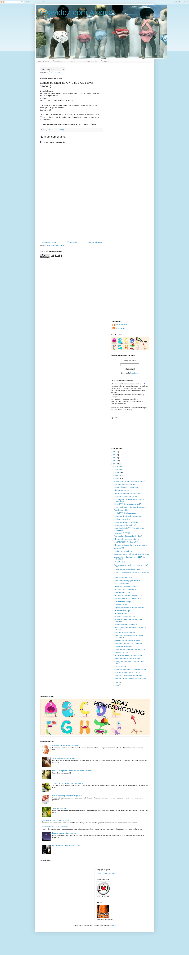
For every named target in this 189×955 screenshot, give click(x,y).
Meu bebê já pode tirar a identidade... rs (128, 596)
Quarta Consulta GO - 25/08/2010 (126, 522)
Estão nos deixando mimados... (125, 632)
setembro (118, 475)
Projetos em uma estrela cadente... (64, 833)
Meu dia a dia (43, 61)
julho (117, 682)
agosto (117, 478)
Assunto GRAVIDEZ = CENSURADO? (127, 599)
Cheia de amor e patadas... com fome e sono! (130, 669)
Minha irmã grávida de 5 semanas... (126, 587)
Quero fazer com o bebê (63, 61)
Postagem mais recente (48, 242)
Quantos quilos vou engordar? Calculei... (56, 821)
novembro (118, 469)
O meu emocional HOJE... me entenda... (128, 516)
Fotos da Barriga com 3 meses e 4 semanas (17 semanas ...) (73, 771)
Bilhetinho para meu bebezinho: (125, 484)
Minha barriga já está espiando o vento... (128, 655)
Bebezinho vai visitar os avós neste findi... (128, 640)
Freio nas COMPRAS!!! (122, 533)
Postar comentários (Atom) (55, 246)
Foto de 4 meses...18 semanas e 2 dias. (66, 846)
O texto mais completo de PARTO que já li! (67, 796)
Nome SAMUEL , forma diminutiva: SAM (128, 504)
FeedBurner (134, 373)
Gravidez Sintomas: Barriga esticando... (66, 746)
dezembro (118, 466)
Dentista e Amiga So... (122, 519)
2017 (115, 455)
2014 (115, 458)
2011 (115, 461)
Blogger (113, 926)
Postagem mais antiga (94, 242)
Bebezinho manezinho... (122, 593)
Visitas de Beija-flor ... (59, 808)
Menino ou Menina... (121, 614)
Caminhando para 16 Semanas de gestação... (130, 507)
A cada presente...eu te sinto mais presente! (129, 481)
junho (117, 685)
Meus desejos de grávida (86, 61)
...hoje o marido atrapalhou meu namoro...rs (129, 649)
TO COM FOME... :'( (121, 562)
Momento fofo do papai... (123, 611)
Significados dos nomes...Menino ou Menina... (130, 608)
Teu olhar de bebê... (121, 510)
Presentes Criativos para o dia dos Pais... (128, 675)
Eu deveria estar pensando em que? (127, 672)
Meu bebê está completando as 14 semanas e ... (131, 545)
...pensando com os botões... (124, 646)
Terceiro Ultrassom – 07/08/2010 (125, 625)
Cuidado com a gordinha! (123, 551)
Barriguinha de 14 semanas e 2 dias (127, 570)
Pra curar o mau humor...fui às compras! (128, 643)
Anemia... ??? (119, 548)
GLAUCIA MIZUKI (121, 325)
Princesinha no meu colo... (123, 578)
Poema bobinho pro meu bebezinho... (127, 658)
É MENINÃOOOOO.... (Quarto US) (126, 542)
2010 (115, 464)
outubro (117, 472)
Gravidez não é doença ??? (124, 602)
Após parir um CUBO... (122, 652)
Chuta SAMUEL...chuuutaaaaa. (125, 513)
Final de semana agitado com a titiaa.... (128, 493)
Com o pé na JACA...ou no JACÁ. (126, 496)
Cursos (104, 61)
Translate (57, 72)
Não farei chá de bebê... (122, 584)
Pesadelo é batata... (121, 605)
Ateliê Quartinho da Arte (106, 873)
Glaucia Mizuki (120, 328)
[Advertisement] (71, 220)
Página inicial (72, 242)
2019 (115, 452)
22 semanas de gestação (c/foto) (63, 758)
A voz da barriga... (120, 666)
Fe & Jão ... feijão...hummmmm (125, 590)
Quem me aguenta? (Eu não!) (124, 617)
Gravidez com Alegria (76, 12)
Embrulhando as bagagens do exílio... (127, 581)
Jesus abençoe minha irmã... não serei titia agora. (131, 554)
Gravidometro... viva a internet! (125, 525)
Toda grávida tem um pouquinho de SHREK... (68, 783)
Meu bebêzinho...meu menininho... (126, 539)
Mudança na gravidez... (122, 490)
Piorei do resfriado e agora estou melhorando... (130, 678)
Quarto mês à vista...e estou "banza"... (127, 487)
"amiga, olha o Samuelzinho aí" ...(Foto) (128, 536)
